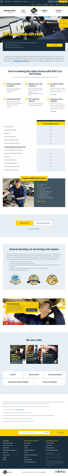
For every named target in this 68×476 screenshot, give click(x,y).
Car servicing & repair (29, 462)
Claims (33, 4)
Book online (24, 223)
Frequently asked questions (10, 450)
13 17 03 (64, 4)
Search (46, 432)
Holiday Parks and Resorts (31, 455)
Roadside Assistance (29, 450)
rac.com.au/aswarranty (19, 409)
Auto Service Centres (21, 61)
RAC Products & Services (31, 440)
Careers (5, 457)
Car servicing (24, 1)
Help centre (6, 447)
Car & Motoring (7, 1)
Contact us (58, 4)
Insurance (26, 445)
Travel (25, 452)
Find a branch (6, 455)
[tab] (9, 11)
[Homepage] (7, 472)
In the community (7, 445)
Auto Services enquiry (34, 229)
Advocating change (8, 443)
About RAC (45, 4)
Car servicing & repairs (16, 1)
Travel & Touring (50, 447)
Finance (26, 457)
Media (4, 459)
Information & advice (52, 440)
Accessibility (42, 472)
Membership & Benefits (52, 450)
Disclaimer (30, 472)
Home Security (28, 459)
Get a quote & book (43, 223)
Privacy (24, 472)
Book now (54, 45)
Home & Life (49, 445)
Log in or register (63, 1)
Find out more (31, 310)
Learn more (53, 94)
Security (36, 472)
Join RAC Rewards (33, 93)
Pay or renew (38, 4)
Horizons (52, 4)
